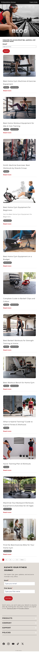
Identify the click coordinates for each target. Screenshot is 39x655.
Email (5, 44)
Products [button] (7, 618)
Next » (22, 559)
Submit (6, 51)
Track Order (34, 2)
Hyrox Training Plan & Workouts (17, 464)
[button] (4, 7)
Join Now (8, 598)
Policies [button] (6, 633)
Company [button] (6, 623)
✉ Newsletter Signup (8, 2)
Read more (7, 91)
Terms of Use (11, 608)
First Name (8, 588)
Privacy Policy (24, 608)
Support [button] (6, 628)
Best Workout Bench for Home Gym (18, 383)
